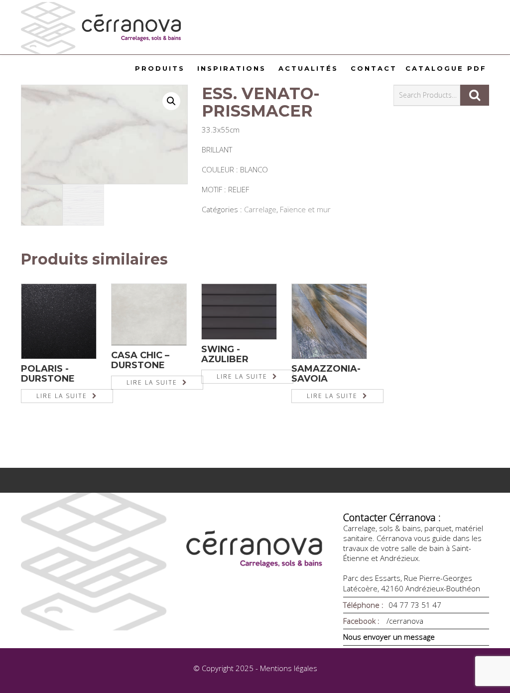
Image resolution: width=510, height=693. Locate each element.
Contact (374, 68)
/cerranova (403, 621)
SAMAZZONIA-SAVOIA (326, 373)
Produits (160, 68)
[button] (171, 101)
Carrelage (260, 209)
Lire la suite (61, 396)
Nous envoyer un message (389, 637)
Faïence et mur (305, 209)
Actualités (308, 68)
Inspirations (231, 68)
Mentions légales (288, 668)
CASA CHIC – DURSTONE (140, 360)
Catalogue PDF (446, 68)
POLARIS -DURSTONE (48, 373)
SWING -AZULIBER (225, 354)
